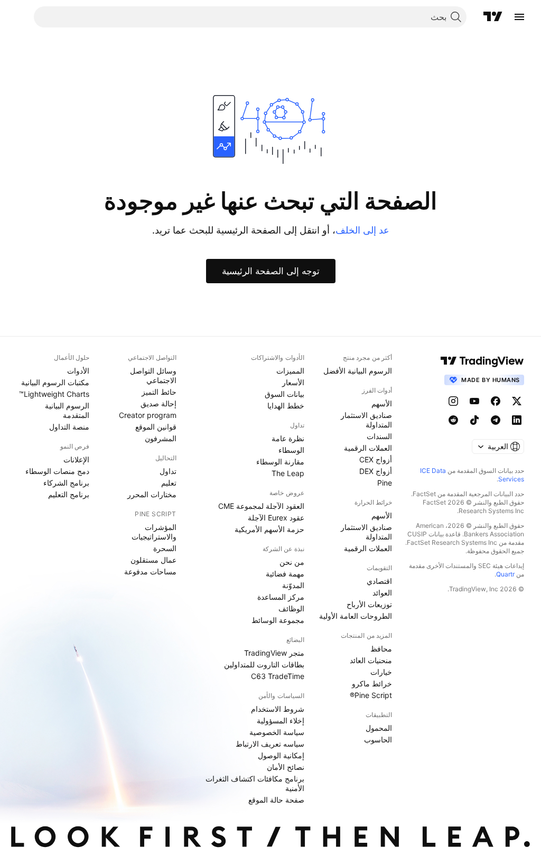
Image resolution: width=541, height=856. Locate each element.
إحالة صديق (158, 403)
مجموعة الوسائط (277, 620)
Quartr (505, 574)
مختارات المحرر (151, 494)
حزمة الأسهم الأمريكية (269, 529)
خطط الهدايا (285, 405)
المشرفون (160, 438)
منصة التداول (69, 426)
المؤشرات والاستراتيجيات (154, 532)
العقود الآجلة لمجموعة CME (261, 505)
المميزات (290, 370)
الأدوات (78, 370)
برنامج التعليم (68, 494)
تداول (168, 471)
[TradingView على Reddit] (453, 420)
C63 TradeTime (277, 676)
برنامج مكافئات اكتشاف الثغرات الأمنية (255, 783)
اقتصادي (379, 580)
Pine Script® (371, 695)
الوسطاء (291, 449)
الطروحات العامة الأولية (355, 615)
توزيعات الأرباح (369, 604)
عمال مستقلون (153, 559)
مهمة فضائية (285, 573)
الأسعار (293, 382)
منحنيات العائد (371, 660)
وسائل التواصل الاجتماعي (153, 375)
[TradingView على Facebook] (495, 401)
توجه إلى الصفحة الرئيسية (271, 271)
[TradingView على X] (516, 401)
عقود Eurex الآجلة (276, 517)
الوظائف (291, 608)
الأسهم (381, 403)
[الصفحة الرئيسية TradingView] (492, 17)
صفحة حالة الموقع (276, 799)
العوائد (382, 592)
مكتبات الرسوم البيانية (55, 382)
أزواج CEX (375, 459)
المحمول (379, 727)
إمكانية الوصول (281, 755)
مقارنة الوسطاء (280, 461)
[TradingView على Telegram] (495, 420)
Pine (384, 482)
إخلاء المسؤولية (280, 720)
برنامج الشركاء (66, 482)
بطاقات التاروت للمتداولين (264, 664)
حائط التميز (159, 391)
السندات (379, 436)
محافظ (381, 648)
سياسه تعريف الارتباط (270, 743)
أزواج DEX (375, 471)
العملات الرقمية (368, 447)
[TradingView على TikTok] (474, 420)
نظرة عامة (288, 438)
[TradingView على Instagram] (453, 401)
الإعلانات (76, 459)
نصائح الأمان (285, 766)
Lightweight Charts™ (54, 393)
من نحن (291, 561)
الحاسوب (378, 739)
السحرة (164, 548)
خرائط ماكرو (372, 683)
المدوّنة (293, 585)
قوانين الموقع (155, 426)
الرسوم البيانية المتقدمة (67, 410)
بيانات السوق (284, 393)
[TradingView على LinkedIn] (516, 420)
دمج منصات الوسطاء (57, 471)
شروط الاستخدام (277, 708)
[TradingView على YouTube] (474, 401)
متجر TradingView (274, 652)
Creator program (147, 415)
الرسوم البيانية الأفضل (357, 370)
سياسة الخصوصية (276, 732)
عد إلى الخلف (362, 230)
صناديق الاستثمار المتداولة (366, 420)
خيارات (381, 671)
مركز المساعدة (280, 596)
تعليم (168, 482)
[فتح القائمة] (519, 16)
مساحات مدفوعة (150, 571)
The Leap (288, 473)
